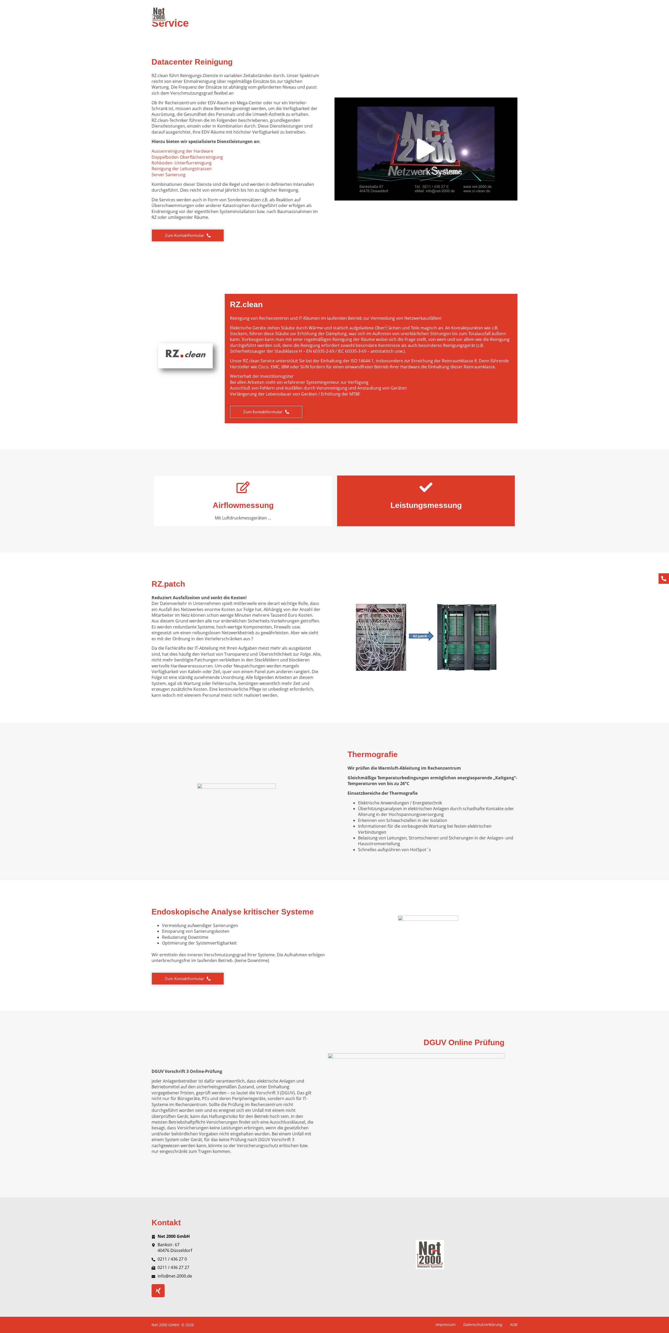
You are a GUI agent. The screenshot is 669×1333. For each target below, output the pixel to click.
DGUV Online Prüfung (461, 14)
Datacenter (244, 14)
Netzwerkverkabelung (280, 14)
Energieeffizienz (373, 14)
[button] (426, 149)
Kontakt (510, 14)
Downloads (425, 14)
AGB (513, 1324)
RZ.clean (401, 14)
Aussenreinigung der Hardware (182, 151)
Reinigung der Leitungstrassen (182, 168)
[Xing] (158, 1290)
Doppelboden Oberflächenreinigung (187, 157)
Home (222, 14)
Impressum (445, 1324)
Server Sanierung (169, 175)
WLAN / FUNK (318, 14)
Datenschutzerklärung (482, 1324)
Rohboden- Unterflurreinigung (182, 163)
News (492, 14)
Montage (345, 14)
